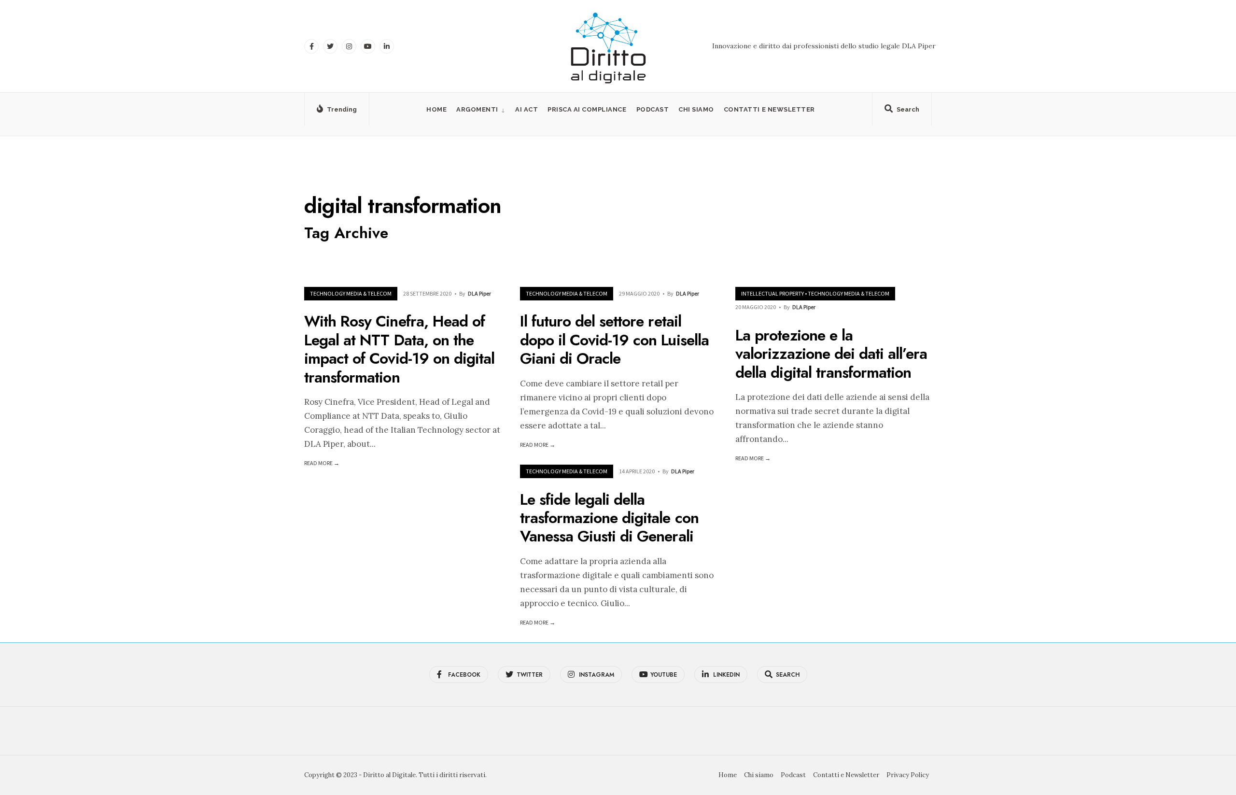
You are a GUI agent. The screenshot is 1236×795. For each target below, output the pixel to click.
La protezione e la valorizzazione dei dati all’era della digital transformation (831, 353)
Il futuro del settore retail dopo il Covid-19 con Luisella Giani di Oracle (614, 340)
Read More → (321, 463)
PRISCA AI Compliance (587, 109)
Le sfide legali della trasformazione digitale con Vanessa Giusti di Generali (609, 518)
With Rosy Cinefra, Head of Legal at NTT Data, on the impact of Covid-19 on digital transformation (399, 349)
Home (436, 109)
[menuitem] (480, 109)
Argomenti (477, 109)
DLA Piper (479, 293)
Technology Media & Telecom (351, 293)
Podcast (652, 109)
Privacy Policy (907, 775)
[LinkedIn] (386, 46)
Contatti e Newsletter (769, 109)
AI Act (526, 109)
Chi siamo (696, 109)
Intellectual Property (772, 293)
